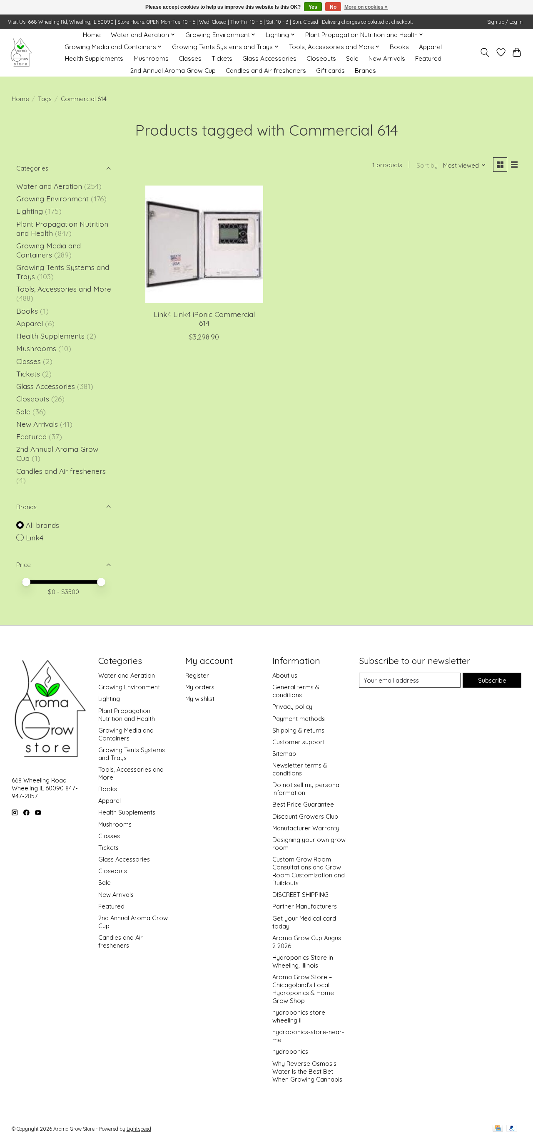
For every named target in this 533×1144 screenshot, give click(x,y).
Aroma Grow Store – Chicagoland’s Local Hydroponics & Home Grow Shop (303, 989)
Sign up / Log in (505, 22)
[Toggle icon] (484, 52)
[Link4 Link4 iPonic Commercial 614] (204, 244)
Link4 (34, 537)
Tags (45, 99)
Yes (313, 7)
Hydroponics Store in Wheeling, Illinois (302, 961)
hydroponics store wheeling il (298, 1016)
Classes (190, 58)
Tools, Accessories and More (63, 288)
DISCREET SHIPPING (300, 895)
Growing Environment (52, 198)
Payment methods (298, 719)
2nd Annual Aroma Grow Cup (173, 70)
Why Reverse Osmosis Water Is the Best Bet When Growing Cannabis (307, 1071)
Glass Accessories (269, 58)
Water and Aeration (49, 186)
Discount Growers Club (305, 816)
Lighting (30, 210)
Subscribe (492, 680)
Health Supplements (94, 58)
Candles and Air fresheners (266, 70)
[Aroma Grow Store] (21, 52)
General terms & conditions (295, 691)
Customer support (298, 742)
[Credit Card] (498, 1129)
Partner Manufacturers (304, 906)
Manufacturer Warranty (305, 828)
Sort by (427, 165)
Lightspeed (139, 1129)
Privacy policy (292, 707)
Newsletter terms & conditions (299, 769)
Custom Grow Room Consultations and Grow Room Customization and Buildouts (308, 871)
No (333, 7)
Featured (428, 58)
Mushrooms (151, 58)
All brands (42, 525)
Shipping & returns (298, 730)
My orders (199, 687)
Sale (352, 58)
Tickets (222, 58)
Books (399, 47)
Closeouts (321, 58)
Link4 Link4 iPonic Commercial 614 (204, 318)
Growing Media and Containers (48, 250)
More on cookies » (366, 7)
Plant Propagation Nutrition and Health (126, 715)
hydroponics (290, 1051)
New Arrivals (387, 58)
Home (92, 35)
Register (197, 675)
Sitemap (284, 754)
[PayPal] (511, 1129)
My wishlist (199, 699)
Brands (365, 70)
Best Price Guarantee (303, 804)
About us (284, 675)
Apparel (430, 47)
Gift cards (330, 70)
